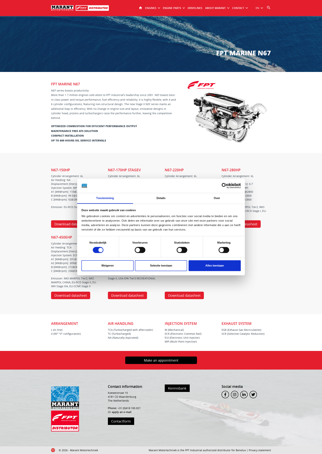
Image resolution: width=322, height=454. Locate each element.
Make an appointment (161, 360)
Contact (238, 8)
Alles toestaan (214, 265)
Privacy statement (260, 450)
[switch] (140, 250)
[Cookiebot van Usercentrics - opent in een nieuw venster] (224, 186)
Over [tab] (217, 198)
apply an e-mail (121, 412)
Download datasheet (70, 224)
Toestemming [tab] (105, 198)
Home (140, 8)
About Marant (215, 8)
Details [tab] (161, 198)
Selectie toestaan (161, 265)
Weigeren (107, 265)
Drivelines (195, 8)
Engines (150, 8)
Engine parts (172, 8)
